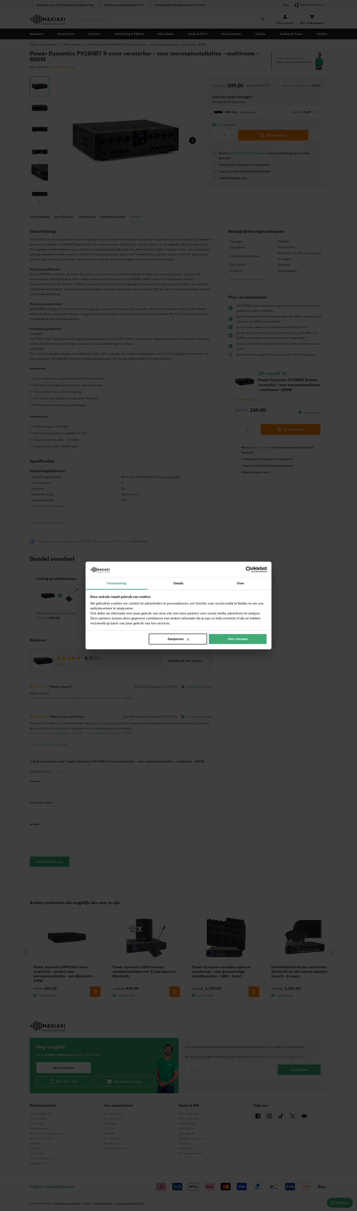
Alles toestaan (237, 639)
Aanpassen (176, 639)
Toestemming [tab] (116, 583)
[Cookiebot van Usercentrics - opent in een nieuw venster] (249, 569)
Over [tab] (240, 583)
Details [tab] (179, 583)
